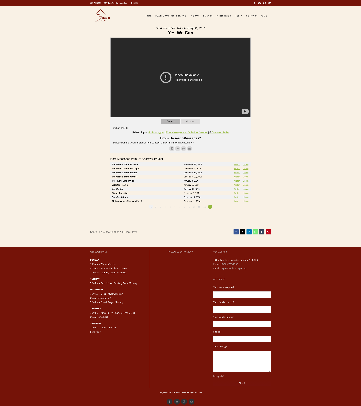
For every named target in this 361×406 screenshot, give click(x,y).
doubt (151, 132)
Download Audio (220, 132)
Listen (191, 121)
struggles (159, 132)
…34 (205, 207)
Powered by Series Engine (240, 214)
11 (199, 207)
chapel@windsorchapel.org (233, 268)
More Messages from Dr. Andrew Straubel (187, 132)
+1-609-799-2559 (229, 264)
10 (194, 207)
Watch (172, 121)
